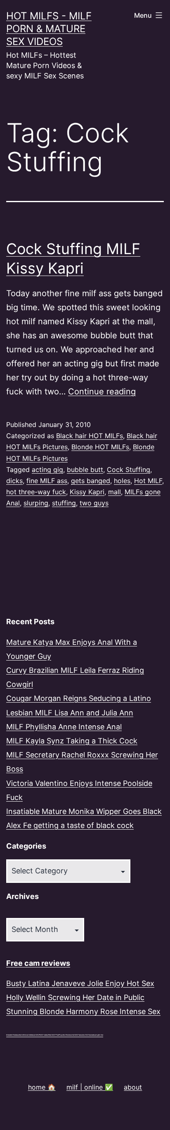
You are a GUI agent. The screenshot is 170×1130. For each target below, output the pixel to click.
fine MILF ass (46, 481)
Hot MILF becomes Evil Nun (81, 1035)
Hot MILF (148, 481)
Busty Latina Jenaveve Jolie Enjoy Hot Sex (80, 983)
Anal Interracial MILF (32, 1035)
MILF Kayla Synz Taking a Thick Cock (71, 740)
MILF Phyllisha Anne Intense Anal (64, 726)
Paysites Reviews (65, 1035)
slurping (36, 503)
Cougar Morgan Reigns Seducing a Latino (78, 698)
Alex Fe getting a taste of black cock (70, 825)
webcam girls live (97, 1035)
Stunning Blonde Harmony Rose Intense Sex (83, 1011)
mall (114, 492)
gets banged (90, 481)
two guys (94, 503)
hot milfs (22, 1035)
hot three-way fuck (36, 492)
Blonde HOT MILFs (100, 447)
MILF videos (44, 1035)
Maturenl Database (12, 1035)
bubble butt (85, 469)
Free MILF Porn (53, 1035)
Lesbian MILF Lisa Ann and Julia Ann (69, 712)
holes (122, 481)
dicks (14, 481)
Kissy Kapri (87, 492)
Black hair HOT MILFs (89, 436)
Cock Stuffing (128, 469)
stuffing (64, 503)
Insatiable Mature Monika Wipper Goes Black (84, 811)
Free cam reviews (38, 963)
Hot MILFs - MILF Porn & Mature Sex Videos (49, 28)
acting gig (47, 469)
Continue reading (102, 391)
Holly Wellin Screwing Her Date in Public (75, 997)
